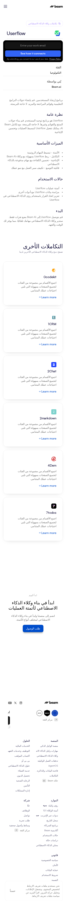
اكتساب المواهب (22, 755)
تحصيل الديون (23, 775)
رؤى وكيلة (53, 805)
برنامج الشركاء (51, 825)
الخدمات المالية (23, 745)
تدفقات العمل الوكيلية (48, 760)
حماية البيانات (51, 870)
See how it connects (33, 53)
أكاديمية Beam (51, 830)
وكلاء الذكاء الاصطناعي (47, 755)
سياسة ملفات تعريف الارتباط (46, 896)
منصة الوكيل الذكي (49, 745)
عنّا (28, 805)
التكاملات (54, 775)
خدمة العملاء (24, 770)
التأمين (27, 785)
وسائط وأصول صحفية (19, 825)
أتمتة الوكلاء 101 (50, 810)
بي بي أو (26, 760)
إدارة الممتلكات (22, 790)
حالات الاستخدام (50, 835)
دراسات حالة (52, 840)
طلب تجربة (24, 820)
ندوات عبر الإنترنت (49, 815)
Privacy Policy (55, 59)
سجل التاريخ (52, 820)
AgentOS (53, 765)
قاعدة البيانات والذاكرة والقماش (43, 770)
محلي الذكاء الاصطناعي (47, 845)
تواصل (27, 815)
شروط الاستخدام (50, 875)
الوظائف (26, 810)
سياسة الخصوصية (49, 860)
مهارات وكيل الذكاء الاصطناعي (43, 750)
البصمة (55, 880)
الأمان (55, 865)
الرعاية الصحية (23, 780)
